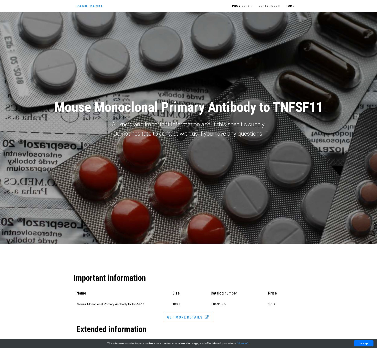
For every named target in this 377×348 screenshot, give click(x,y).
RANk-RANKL (90, 6)
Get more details (185, 317)
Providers (241, 6)
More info (243, 343)
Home (290, 6)
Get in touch (269, 6)
